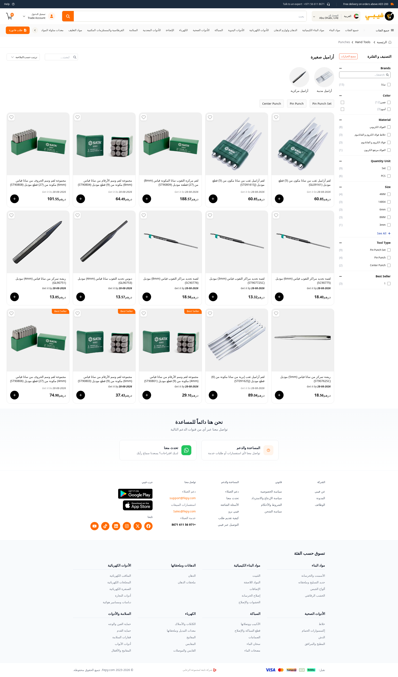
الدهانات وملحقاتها (183, 565)
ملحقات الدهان (187, 582)
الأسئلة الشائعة (230, 505)
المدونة (320, 498)
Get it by (319, 190)
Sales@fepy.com (184, 511)
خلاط (322, 624)
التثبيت (256, 576)
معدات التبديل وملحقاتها (181, 630)
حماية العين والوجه (119, 624)
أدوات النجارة (123, 595)
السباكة (255, 613)
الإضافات (255, 589)
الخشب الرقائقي (315, 595)
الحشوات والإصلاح (249, 602)
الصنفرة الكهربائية (120, 589)
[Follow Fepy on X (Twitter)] (137, 526)
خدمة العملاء (188, 518)
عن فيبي (320, 491)
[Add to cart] (279, 198)
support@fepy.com (183, 498)
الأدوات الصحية (315, 613)
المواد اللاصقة (252, 582)
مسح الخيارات (348, 56)
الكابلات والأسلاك (185, 624)
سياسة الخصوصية (271, 491)
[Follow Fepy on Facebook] (148, 526)
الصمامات (254, 637)
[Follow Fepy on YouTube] (94, 526)
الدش (321, 637)
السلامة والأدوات (119, 613)
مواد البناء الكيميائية (247, 565)
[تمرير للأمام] (35, 30)
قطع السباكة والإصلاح (247, 630)
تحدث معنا (232, 498)
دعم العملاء (232, 491)
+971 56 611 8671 (184, 525)
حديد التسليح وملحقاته (311, 582)
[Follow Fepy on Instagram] (127, 526)
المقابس (191, 644)
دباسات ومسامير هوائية (117, 602)
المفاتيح (191, 637)
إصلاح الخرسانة (251, 595)
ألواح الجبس (317, 589)
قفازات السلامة (121, 637)
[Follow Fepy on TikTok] (105, 526)
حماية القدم (124, 630)
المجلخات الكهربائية (119, 582)
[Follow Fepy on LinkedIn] (116, 526)
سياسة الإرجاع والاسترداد (266, 498)
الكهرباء (190, 613)
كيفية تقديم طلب (228, 518)
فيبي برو (233, 511)
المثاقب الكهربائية (120, 576)
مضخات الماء (252, 650)
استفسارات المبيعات (183, 505)
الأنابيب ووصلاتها (250, 624)
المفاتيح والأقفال (121, 650)
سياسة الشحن (273, 511)
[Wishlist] (276, 117)
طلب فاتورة (15, 30)
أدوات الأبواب (123, 644)
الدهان (192, 576)
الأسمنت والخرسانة (313, 576)
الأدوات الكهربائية (119, 565)
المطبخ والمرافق (315, 644)
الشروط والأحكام (271, 505)
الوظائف (320, 505)
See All (381, 233)
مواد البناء (318, 565)
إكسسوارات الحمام (313, 630)
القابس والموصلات (184, 650)
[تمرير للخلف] (364, 30)
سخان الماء (253, 644)
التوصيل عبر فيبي (228, 525)
